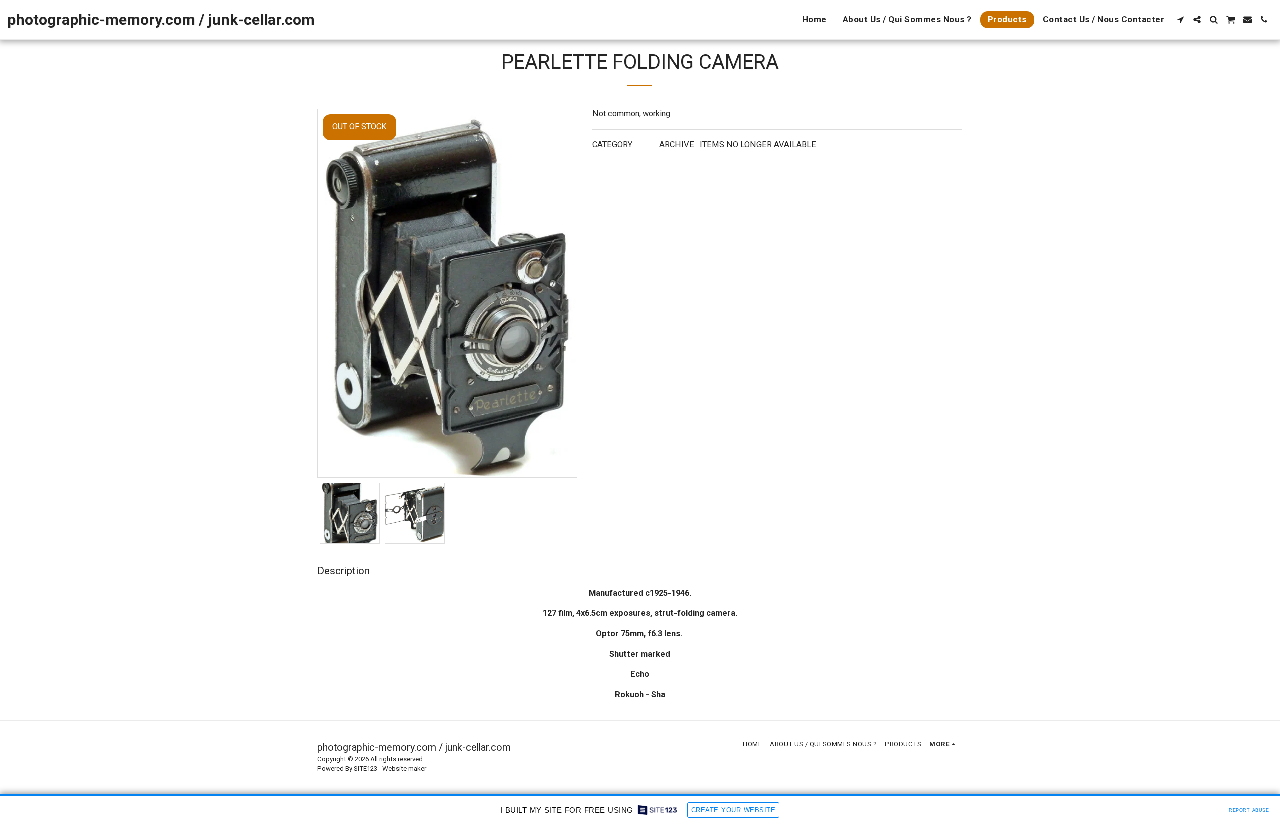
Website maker (404, 768)
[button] (1180, 20)
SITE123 (366, 768)
